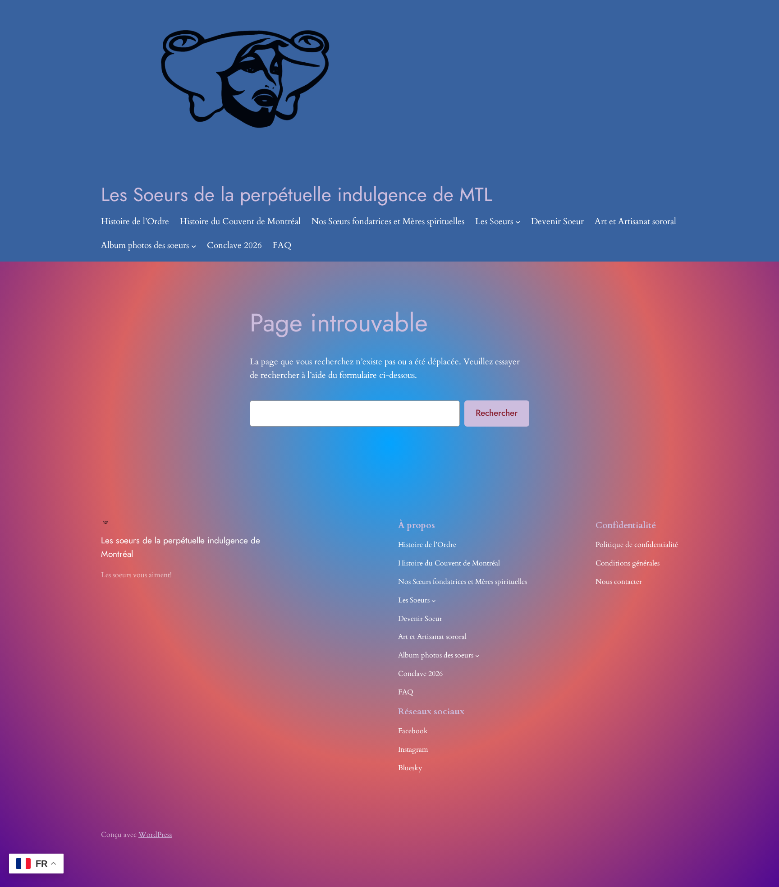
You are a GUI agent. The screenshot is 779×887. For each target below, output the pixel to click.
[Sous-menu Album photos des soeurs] (194, 245)
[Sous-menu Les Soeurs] (518, 222)
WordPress (155, 835)
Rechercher (497, 412)
